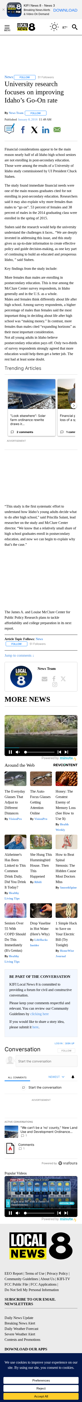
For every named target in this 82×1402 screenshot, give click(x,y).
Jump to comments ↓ (19, 655)
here (35, 1027)
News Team (16, 113)
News (39, 639)
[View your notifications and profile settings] (72, 1077)
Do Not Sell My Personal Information (32, 1290)
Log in (59, 1043)
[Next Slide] (74, 405)
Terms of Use (34, 1273)
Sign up (69, 1043)
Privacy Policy (57, 1273)
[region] (41, 1104)
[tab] (17, 1077)
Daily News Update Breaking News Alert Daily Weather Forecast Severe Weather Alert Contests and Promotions (22, 1329)
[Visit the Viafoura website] (67, 1163)
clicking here (39, 1014)
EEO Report (14, 1273)
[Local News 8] (32, 27)
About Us (47, 1279)
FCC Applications (43, 1284)
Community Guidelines (21, 1279)
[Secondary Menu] (10, 27)
